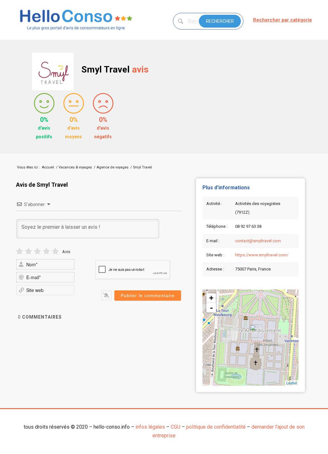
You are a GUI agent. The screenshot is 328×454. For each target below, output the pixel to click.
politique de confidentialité (216, 427)
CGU (175, 427)
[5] (55, 251)
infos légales (150, 427)
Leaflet (291, 382)
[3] (37, 251)
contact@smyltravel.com (258, 240)
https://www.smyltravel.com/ (261, 255)
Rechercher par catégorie (282, 20)
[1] (19, 251)
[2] (28, 251)
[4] (46, 251)
